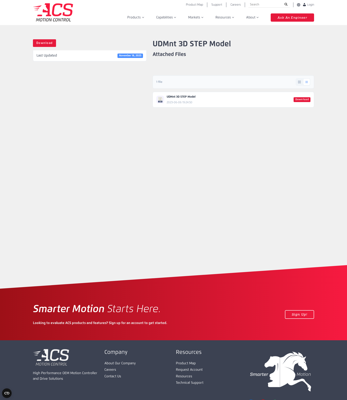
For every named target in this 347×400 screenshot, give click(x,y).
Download (44, 43)
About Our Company (120, 363)
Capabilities (164, 17)
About (250, 17)
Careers (236, 4)
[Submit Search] (286, 5)
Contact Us (112, 376)
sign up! (299, 314)
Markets (194, 17)
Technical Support (189, 383)
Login (310, 4)
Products (134, 17)
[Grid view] (299, 82)
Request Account (189, 370)
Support (216, 4)
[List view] (306, 82)
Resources (223, 17)
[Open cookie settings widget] (7, 393)
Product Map (194, 4)
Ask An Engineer (292, 17)
